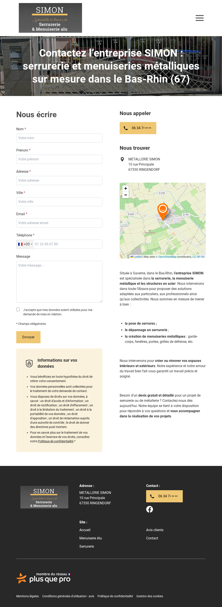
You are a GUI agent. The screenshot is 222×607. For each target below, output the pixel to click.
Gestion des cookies (149, 596)
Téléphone (24, 235)
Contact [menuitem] (152, 538)
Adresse (22, 171)
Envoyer (28, 337)
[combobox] (59, 201)
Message (23, 256)
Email (20, 214)
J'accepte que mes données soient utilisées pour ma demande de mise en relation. (57, 312)
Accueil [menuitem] (84, 530)
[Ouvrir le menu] (200, 18)
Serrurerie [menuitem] (86, 546)
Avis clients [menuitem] (154, 530)
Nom (20, 129)
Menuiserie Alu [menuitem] (90, 538)
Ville (19, 193)
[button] (162, 212)
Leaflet (137, 256)
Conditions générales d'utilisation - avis (68, 596)
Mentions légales (27, 596)
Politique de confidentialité (55, 441)
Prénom (22, 150)
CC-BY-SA (199, 256)
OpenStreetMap (167, 256)
